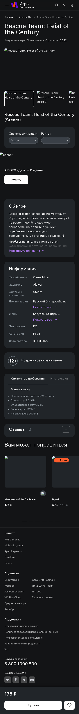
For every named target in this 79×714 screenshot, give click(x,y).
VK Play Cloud (12, 597)
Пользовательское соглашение (23, 637)
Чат (6, 649)
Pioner (8, 563)
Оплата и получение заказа (21, 626)
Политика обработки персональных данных (31, 631)
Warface (9, 585)
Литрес (36, 591)
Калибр (9, 609)
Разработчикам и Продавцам (22, 643)
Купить (33, 705)
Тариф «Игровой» (42, 597)
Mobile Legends (14, 545)
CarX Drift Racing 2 (43, 579)
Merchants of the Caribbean (20, 499)
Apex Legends (13, 551)
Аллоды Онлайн (14, 591)
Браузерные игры (15, 603)
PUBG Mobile (12, 539)
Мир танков (11, 579)
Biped (55, 499)
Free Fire (9, 557)
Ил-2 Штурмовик (42, 585)
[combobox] (23, 140)
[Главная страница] (22, 5)
